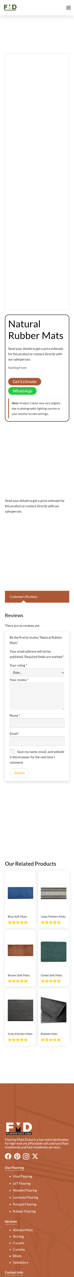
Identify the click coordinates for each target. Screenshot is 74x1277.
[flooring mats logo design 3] (37, 1128)
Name (15, 715)
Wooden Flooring (25, 1190)
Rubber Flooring (24, 1211)
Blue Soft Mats (17, 916)
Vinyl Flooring (22, 1176)
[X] (35, 1156)
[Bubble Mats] (53, 1010)
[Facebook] (8, 1156)
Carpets (18, 1243)
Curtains (19, 1249)
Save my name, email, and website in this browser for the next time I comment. (37, 757)
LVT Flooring (22, 1183)
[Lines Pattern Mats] (53, 893)
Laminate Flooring (25, 1197)
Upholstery (20, 1262)
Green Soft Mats (51, 975)
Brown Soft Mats (19, 975)
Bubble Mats (49, 1033)
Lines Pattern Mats (53, 916)
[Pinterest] (17, 1156)
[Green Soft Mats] (53, 952)
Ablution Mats (23, 1230)
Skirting (18, 1236)
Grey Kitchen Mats (20, 1033)
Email (14, 734)
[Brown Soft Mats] (20, 952)
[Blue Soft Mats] (20, 893)
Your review (19, 680)
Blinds (17, 1256)
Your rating (18, 665)
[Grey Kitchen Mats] (20, 1010)
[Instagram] (26, 1156)
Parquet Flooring (24, 1204)
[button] (68, 7)
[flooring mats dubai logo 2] (10, 7)
